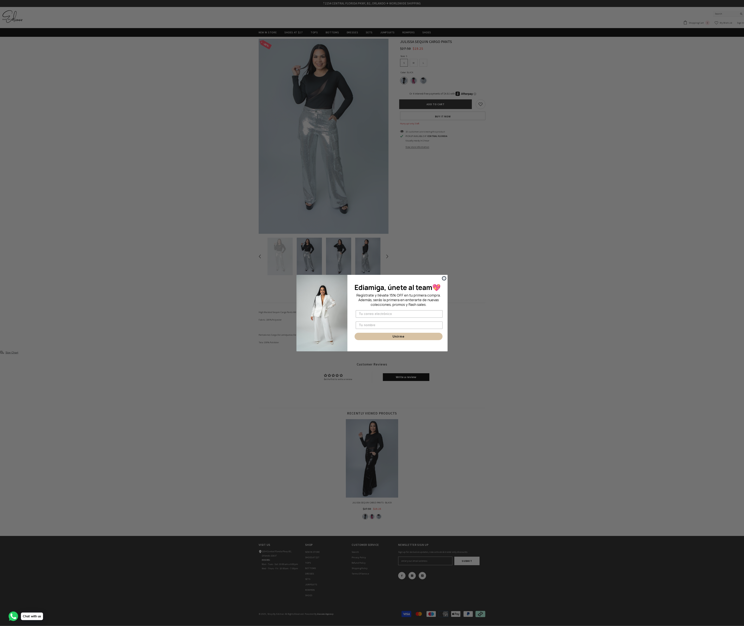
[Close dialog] (444, 278)
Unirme (399, 336)
